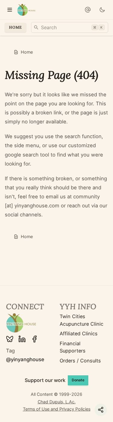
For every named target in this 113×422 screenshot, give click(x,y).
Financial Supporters (73, 347)
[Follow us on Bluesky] (9, 339)
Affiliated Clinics (79, 333)
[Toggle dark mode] (102, 10)
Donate (78, 380)
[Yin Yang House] (26, 10)
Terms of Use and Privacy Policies (56, 408)
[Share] (101, 410)
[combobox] (69, 27)
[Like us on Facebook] (34, 339)
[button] (88, 10)
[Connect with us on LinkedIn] (22, 339)
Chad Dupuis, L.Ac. (57, 401)
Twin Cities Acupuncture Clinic (81, 320)
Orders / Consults (80, 361)
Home (15, 27)
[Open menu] (10, 10)
